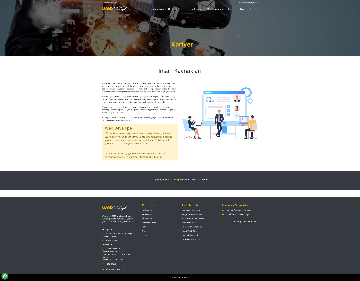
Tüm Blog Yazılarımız (242, 221)
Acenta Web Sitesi (189, 231)
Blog (242, 9)
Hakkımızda (158, 9)
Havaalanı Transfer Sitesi (193, 218)
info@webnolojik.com (115, 269)
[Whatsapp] (4, 276)
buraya (177, 179)
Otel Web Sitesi (188, 222)
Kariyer (232, 9)
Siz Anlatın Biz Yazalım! (191, 239)
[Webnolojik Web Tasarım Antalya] (114, 9)
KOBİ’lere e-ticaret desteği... (238, 214)
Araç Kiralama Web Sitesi (192, 214)
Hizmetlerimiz (175, 9)
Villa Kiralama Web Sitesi (192, 227)
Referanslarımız (215, 9)
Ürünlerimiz (195, 9)
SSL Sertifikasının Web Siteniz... (240, 210)
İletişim (253, 9)
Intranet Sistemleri (190, 235)
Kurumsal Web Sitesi (191, 210)
